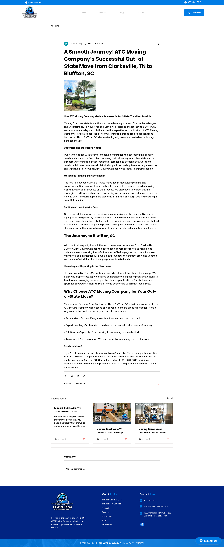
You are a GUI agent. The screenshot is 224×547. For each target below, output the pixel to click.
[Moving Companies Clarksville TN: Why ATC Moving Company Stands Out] (154, 413)
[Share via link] (84, 375)
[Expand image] (80, 95)
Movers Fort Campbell (112, 503)
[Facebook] (142, 524)
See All (170, 398)
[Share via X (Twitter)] (71, 375)
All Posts (55, 26)
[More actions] (158, 43)
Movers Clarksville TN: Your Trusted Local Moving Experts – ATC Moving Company (67, 409)
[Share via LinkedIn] (78, 375)
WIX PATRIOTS (138, 543)
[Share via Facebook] (65, 375)
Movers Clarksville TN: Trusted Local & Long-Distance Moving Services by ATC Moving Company (110, 430)
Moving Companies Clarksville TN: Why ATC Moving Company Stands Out (153, 430)
